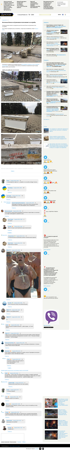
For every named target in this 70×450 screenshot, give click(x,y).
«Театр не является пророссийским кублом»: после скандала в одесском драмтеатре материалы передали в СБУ (57, 137)
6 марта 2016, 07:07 (14, 389)
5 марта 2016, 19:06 (18, 219)
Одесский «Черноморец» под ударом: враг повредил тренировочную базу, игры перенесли (35, 4)
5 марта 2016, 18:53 (14, 180)
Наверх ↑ (13, 171)
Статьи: (45, 126)
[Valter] (2, 324)
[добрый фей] (4, 381)
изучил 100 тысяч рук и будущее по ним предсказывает (56, 27)
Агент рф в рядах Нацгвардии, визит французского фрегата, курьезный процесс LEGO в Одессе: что (56, 64)
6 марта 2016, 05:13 (19, 382)
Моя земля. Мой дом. (51, 54)
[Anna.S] (3, 405)
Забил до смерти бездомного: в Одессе (54, 36)
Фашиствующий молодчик (18, 202)
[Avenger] (4, 228)
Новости (24, 14)
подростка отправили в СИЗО (52, 38)
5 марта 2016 (4, 20)
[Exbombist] (2, 351)
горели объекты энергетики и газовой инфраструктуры (53, 44)
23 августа (46, 60)
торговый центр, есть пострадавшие (53, 51)
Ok (40, 448)
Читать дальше (47, 249)
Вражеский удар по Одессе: (52, 48)
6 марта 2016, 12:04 (16, 404)
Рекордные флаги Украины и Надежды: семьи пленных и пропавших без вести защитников (53, 93)
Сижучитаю (11, 236)
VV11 (6, 396)
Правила (19, 442)
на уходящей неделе (56, 66)
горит (47, 49)
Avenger (10, 226)
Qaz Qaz (10, 302)
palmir (8, 180)
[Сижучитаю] (4, 235)
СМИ (32, 14)
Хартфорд (10, 187)
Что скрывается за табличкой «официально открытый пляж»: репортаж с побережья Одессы (58, 130)
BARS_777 (8, 250)
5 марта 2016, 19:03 (17, 211)
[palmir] (3, 183)
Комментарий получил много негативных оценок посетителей (14, 370)
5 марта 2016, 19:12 (20, 236)
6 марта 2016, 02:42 (14, 373)
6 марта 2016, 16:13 (17, 420)
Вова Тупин (10, 219)
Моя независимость (61, 54)
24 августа (46, 22)
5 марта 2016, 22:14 (16, 351)
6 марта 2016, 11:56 (14, 396)
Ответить (8, 184)
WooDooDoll (9, 420)
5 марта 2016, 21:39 (20, 342)
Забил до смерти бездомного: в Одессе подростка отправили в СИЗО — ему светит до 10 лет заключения (63, 423)
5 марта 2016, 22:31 (16, 359)
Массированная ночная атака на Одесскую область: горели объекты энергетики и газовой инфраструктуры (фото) (63, 434)
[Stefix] (2, 373)
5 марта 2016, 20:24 (15, 325)
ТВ (29, 14)
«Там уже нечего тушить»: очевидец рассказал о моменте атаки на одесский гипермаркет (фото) (62, 412)
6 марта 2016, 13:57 (15, 412)
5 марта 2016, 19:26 (18, 226)
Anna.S (7, 404)
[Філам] (2, 412)
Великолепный (8, 211)
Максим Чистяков (9, 342)
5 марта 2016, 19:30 (16, 250)
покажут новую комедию (57, 87)
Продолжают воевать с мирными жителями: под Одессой (51, 81)
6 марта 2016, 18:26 (18, 302)
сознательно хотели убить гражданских (53, 102)
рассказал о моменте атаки (51, 32)
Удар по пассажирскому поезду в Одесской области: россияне (52, 100)
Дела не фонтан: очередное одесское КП (55, 69)
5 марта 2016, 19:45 (16, 317)
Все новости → (47, 119)
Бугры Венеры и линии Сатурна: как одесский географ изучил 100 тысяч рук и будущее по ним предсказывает (63, 402)
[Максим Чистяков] (2, 343)
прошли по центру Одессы (52, 95)
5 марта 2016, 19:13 (18, 243)
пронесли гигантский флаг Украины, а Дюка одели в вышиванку (52, 110)
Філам (6, 412)
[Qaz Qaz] (4, 305)
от (53, 71)
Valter (7, 325)
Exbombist (7, 351)
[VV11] (2, 396)
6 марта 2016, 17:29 (18, 427)
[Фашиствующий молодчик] (6, 203)
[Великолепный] (2, 211)
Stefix (6, 373)
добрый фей (11, 382)
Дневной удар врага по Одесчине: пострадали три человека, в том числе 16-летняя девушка (22, 4)
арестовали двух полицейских (56, 75)
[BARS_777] (3, 252)
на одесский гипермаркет (53, 33)
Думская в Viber (47, 325)
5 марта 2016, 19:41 (16, 310)
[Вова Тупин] (4, 221)
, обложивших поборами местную (55, 76)
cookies (36, 448)
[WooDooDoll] (3, 422)
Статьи (20, 14)
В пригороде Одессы (51, 114)
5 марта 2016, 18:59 (18, 187)
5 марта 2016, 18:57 (30, 202)
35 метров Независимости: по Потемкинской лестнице (53, 107)
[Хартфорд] (4, 190)
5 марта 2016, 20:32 (15, 333)
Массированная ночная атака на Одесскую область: (53, 42)
